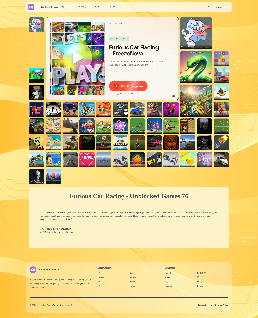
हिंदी (166, 282)
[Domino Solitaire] (53, 142)
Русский (169, 286)
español (168, 277)
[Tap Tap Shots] (221, 142)
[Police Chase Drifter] (154, 159)
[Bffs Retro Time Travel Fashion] (221, 109)
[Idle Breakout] (120, 142)
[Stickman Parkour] (53, 176)
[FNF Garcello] (36, 92)
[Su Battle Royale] (137, 126)
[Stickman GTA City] (221, 75)
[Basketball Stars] (70, 109)
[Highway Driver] (70, 159)
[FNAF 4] (204, 126)
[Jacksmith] (103, 142)
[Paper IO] (187, 159)
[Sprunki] (36, 75)
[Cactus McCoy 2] (36, 126)
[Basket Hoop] (137, 159)
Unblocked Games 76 (49, 7)
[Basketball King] (87, 126)
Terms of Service (205, 305)
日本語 (200, 277)
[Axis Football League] (221, 126)
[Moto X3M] (87, 109)
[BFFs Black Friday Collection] (171, 109)
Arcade (111, 6)
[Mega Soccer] (154, 126)
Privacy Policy (221, 305)
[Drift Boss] (103, 109)
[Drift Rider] (221, 159)
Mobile (100, 282)
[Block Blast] (36, 109)
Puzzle (132, 282)
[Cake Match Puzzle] (53, 126)
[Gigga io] (204, 159)
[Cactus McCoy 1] (70, 142)
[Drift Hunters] (120, 109)
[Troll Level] (36, 142)
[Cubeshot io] (70, 126)
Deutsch (200, 286)
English (168, 273)
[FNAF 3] (87, 142)
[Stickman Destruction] (171, 159)
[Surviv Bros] (171, 126)
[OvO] (53, 109)
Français (200, 282)
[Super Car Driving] (137, 109)
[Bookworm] (187, 126)
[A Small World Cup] (137, 142)
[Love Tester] (87, 159)
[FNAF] (204, 142)
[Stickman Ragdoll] (120, 159)
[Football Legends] (53, 159)
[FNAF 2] (171, 142)
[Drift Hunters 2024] (154, 142)
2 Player (97, 6)
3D (98, 286)
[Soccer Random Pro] (103, 126)
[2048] (221, 58)
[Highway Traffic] (187, 142)
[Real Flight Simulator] (103, 159)
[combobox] (222, 7)
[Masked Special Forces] (36, 176)
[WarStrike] (154, 109)
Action (132, 286)
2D (70, 6)
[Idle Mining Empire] (36, 159)
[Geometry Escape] (120, 126)
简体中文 (201, 273)
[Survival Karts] (221, 92)
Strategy (83, 6)
